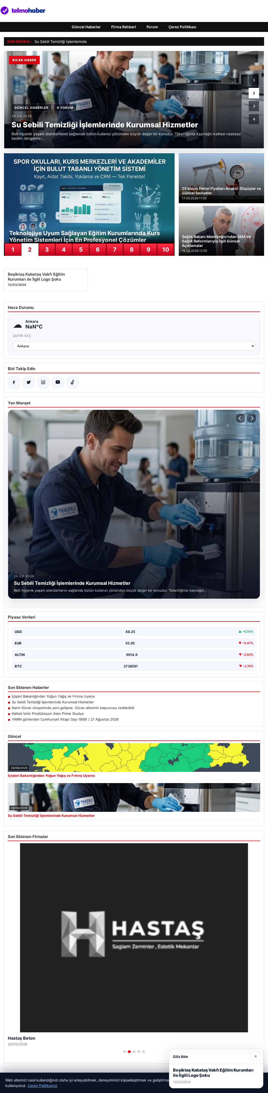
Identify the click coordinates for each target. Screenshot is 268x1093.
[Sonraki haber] (251, 418)
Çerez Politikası (182, 27)
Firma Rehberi (123, 27)
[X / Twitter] (29, 382)
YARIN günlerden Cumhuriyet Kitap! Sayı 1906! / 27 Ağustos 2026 (65, 719)
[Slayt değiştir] (124, 1051)
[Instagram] (43, 382)
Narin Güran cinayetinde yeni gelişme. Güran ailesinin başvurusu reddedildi (73, 708)
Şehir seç (22, 336)
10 (165, 249)
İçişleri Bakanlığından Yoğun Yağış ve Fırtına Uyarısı (53, 696)
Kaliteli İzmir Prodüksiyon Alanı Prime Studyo (48, 713)
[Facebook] (14, 382)
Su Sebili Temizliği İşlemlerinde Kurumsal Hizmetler (78, 41)
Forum (152, 27)
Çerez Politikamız (42, 1085)
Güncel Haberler (86, 27)
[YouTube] (58, 382)
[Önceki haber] (240, 418)
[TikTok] (72, 382)
